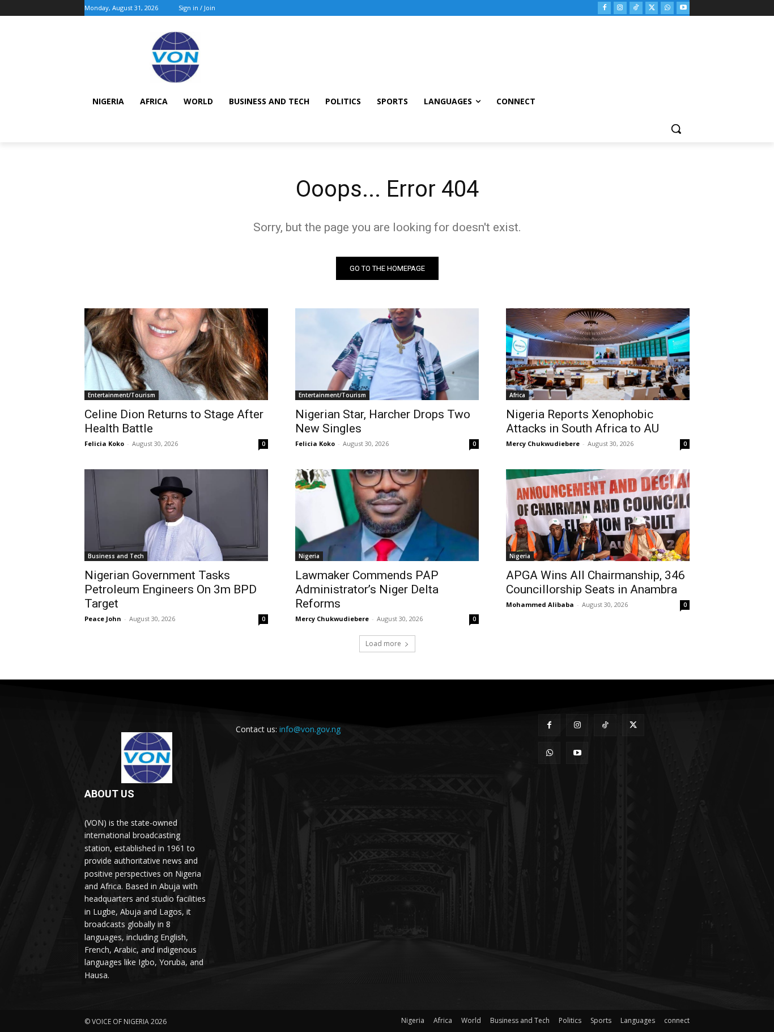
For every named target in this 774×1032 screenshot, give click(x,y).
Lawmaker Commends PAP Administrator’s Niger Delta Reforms (367, 589)
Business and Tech (116, 556)
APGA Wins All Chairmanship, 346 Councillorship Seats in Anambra (595, 582)
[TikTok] (636, 8)
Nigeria (309, 556)
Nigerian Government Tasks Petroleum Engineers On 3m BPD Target (170, 589)
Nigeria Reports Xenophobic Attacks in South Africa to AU (582, 421)
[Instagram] (620, 8)
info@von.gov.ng (310, 729)
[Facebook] (604, 8)
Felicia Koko (104, 443)
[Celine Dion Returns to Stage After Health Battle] (176, 354)
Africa (517, 395)
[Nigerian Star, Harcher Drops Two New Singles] (387, 354)
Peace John (102, 618)
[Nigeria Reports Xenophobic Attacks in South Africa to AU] (598, 354)
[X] (651, 8)
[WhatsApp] (667, 8)
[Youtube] (683, 8)
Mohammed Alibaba (540, 604)
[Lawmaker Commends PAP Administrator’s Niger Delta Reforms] (387, 515)
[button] (676, 128)
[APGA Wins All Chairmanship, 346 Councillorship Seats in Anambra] (598, 515)
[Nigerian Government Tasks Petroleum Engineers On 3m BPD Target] (176, 515)
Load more (383, 643)
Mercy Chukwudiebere (543, 443)
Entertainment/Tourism (121, 395)
